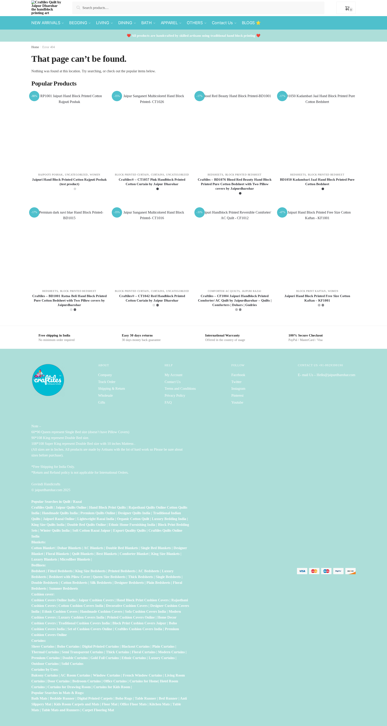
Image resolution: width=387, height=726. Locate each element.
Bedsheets (215, 174)
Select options (69, 204)
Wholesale (106, 395)
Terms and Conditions (180, 388)
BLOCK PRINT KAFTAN (311, 291)
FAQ (168, 402)
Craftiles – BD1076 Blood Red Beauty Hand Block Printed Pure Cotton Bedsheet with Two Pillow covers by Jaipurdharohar (234, 184)
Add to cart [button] (317, 320)
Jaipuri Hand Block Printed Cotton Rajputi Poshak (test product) (69, 182)
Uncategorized (76, 174)
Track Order (106, 382)
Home (35, 47)
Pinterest (237, 395)
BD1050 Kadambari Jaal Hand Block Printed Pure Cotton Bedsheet (317, 182)
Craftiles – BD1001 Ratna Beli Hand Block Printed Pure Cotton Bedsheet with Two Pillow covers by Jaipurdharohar (69, 300)
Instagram (238, 388)
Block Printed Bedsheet (243, 174)
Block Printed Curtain (132, 174)
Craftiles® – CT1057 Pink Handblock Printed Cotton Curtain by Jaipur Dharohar (152, 182)
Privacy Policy (175, 395)
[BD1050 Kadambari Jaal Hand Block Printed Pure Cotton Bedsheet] (317, 131)
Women (95, 174)
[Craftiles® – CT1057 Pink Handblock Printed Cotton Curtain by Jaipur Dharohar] (152, 131)
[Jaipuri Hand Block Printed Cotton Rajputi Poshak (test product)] (69, 131)
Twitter (236, 382)
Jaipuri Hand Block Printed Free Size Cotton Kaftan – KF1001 (317, 298)
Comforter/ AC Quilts (224, 291)
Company (105, 375)
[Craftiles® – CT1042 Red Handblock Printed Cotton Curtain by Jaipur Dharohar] (152, 247)
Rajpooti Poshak (50, 174)
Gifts (101, 402)
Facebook (238, 375)
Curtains (157, 174)
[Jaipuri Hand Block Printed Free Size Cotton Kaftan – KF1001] (317, 247)
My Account (173, 375)
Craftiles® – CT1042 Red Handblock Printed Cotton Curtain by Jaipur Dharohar (152, 298)
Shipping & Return (111, 388)
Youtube (237, 402)
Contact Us (173, 382)
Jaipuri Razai (251, 291)
